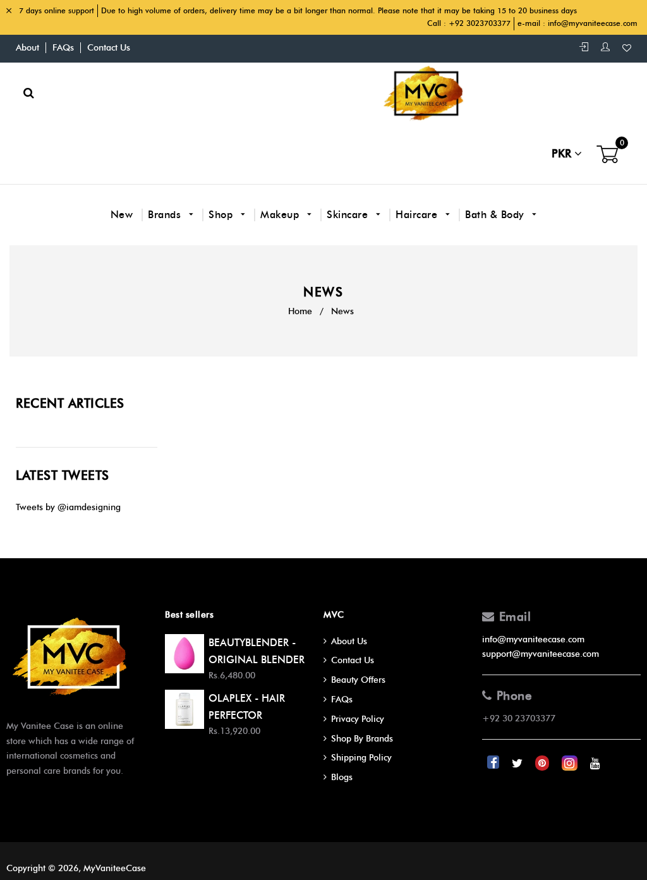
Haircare (418, 215)
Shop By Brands (362, 738)
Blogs (342, 777)
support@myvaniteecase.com (540, 654)
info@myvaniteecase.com (593, 23)
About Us (349, 641)
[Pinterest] (543, 763)
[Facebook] (494, 763)
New (122, 215)
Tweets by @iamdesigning (68, 507)
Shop (222, 215)
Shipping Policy (361, 757)
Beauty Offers (358, 680)
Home (300, 311)
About (27, 47)
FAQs (63, 47)
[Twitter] (518, 763)
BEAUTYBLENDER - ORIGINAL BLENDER (257, 651)
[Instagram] (571, 763)
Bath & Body (496, 215)
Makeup (281, 215)
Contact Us (108, 47)
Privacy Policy (357, 719)
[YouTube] (595, 763)
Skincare (349, 215)
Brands (166, 215)
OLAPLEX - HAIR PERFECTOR (247, 706)
